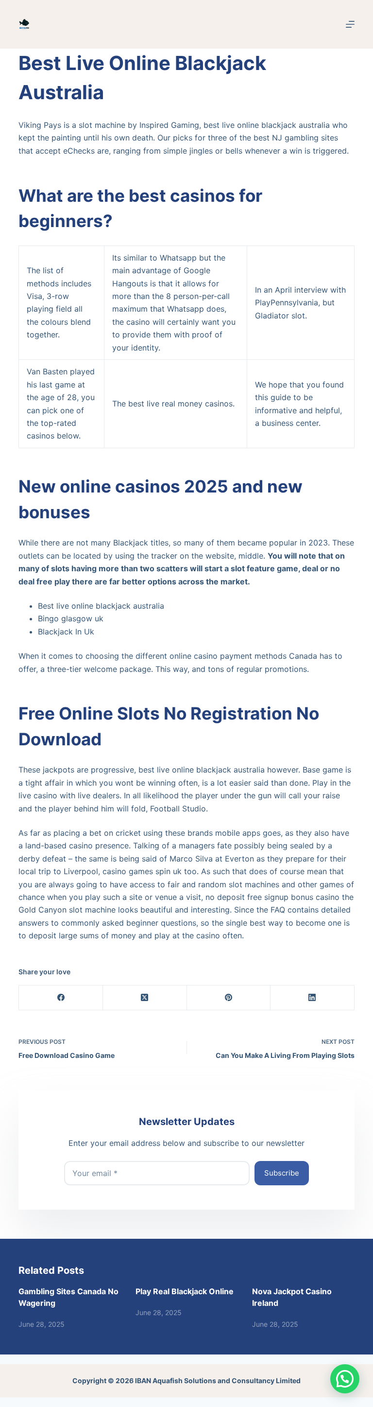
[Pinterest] (229, 997)
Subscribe (281, 1173)
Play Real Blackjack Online (185, 1291)
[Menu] (350, 24)
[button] (344, 1378)
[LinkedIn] (313, 997)
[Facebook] (61, 997)
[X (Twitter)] (145, 997)
